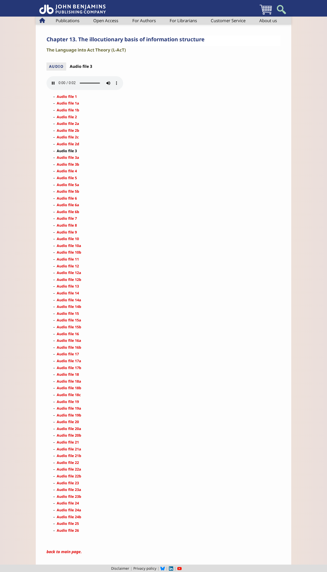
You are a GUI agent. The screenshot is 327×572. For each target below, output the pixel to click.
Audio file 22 (68, 462)
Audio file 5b (68, 191)
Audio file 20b (69, 435)
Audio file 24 (68, 503)
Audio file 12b (69, 279)
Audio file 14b (69, 306)
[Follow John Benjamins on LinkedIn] (171, 568)
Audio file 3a (68, 157)
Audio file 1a (68, 103)
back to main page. (64, 551)
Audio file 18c (69, 394)
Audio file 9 (67, 232)
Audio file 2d (68, 143)
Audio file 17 (68, 354)
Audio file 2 (67, 116)
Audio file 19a (69, 408)
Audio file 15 (68, 313)
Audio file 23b (69, 496)
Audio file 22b (69, 476)
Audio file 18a (69, 381)
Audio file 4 (67, 170)
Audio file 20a (69, 428)
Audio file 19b (69, 415)
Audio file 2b (68, 130)
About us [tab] (268, 20)
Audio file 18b (69, 387)
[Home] (72, 6)
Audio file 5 (67, 177)
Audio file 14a (69, 299)
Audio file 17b (69, 367)
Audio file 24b (69, 516)
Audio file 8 (67, 225)
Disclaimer (120, 568)
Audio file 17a (69, 360)
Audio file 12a (69, 272)
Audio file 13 (68, 286)
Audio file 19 (68, 401)
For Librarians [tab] (183, 20)
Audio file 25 (68, 523)
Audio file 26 (68, 530)
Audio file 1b (68, 110)
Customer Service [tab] (228, 20)
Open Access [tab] (105, 20)
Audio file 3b (68, 164)
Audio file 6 (67, 198)
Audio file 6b (68, 211)
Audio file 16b (69, 347)
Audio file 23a (69, 489)
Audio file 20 (68, 421)
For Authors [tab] (144, 20)
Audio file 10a (69, 245)
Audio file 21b (69, 455)
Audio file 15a (69, 320)
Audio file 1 (67, 96)
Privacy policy (144, 568)
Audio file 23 (68, 482)
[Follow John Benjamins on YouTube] (179, 568)
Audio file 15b (69, 326)
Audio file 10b (69, 252)
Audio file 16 (68, 333)
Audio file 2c (68, 137)
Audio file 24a (69, 510)
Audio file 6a (68, 204)
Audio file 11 (68, 259)
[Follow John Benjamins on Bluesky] (162, 568)
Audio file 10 (68, 238)
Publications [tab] (67, 20)
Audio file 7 (67, 218)
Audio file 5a (68, 184)
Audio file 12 (68, 266)
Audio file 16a (69, 340)
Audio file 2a (68, 123)
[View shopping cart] (266, 14)
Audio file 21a (69, 449)
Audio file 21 (68, 442)
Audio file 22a (69, 469)
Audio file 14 (68, 293)
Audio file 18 (68, 374)
